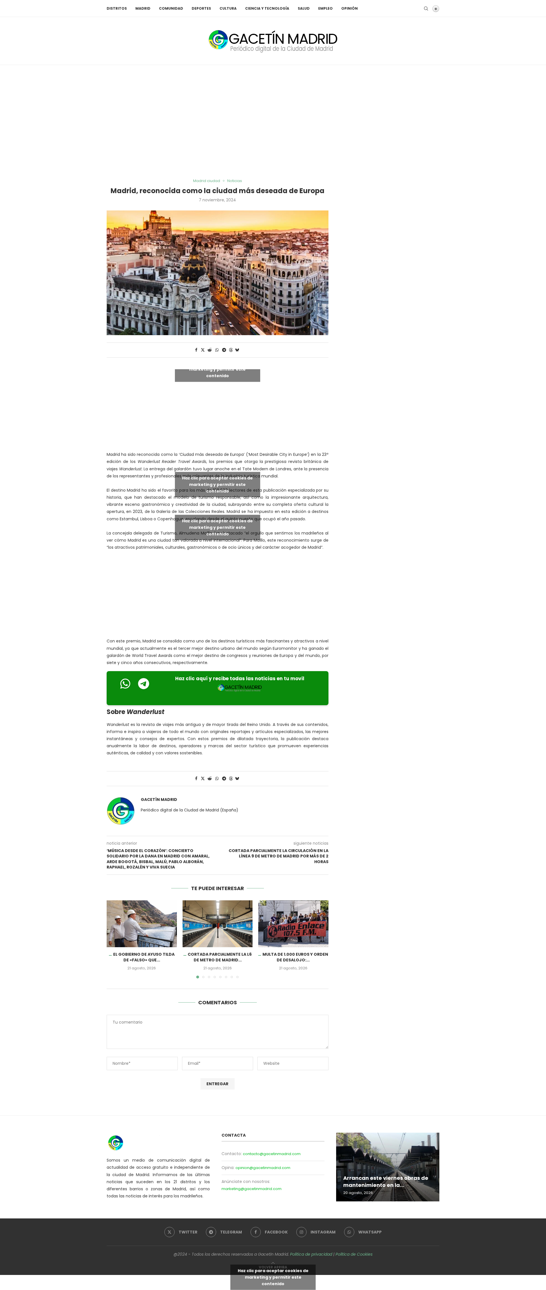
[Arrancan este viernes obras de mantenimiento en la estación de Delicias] (387, 1167)
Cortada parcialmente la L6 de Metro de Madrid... (220, 957)
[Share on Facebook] (196, 350)
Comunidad (171, 8)
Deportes (201, 8)
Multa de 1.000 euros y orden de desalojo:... (295, 957)
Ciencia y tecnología (267, 8)
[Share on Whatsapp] (217, 350)
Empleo (325, 8)
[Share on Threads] (231, 350)
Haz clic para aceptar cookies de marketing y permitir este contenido (217, 369)
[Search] (426, 8)
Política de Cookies (354, 1254)
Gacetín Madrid (159, 799)
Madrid (142, 8)
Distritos (117, 8)
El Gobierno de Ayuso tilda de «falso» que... (144, 957)
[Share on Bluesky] (237, 350)
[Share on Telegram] (224, 350)
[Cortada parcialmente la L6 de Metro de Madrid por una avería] (218, 923)
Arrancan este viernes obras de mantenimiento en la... (385, 1182)
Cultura (228, 8)
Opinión (349, 8)
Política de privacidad (311, 1254)
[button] (114, 939)
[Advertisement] (273, 122)
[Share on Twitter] (203, 350)
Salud (304, 8)
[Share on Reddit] (209, 350)
